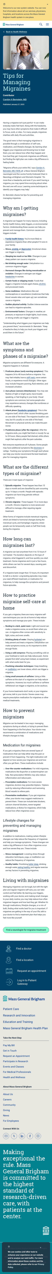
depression (26, 249)
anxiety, (15, 249)
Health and (14, 1077)
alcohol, (42, 284)
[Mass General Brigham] (13, 24)
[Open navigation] (47, 24)
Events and (13, 1066)
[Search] (41, 24)
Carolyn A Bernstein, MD (15, 99)
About (8, 1094)
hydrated (38, 639)
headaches (10, 276)
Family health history (14, 239)
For (11, 1120)
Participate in (15, 1061)
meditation (12, 669)
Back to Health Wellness (16, 32)
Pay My (9, 1045)
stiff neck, (31, 377)
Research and (19, 1015)
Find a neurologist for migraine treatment (26, 930)
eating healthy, (24, 867)
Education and (18, 1022)
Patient (11, 1009)
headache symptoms (27, 410)
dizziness (38, 448)
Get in (10, 1050)
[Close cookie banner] (40, 1247)
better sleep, (34, 864)
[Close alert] (47, 4)
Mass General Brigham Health (25, 1028)
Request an (16, 1056)
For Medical (17, 1071)
